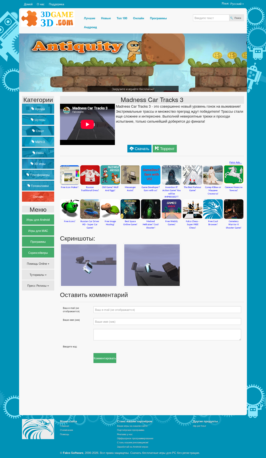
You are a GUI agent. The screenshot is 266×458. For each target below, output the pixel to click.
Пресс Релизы (37, 285)
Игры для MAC (38, 231)
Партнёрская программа (130, 430)
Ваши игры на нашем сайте (132, 425)
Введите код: (70, 346)
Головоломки (39, 186)
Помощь (64, 434)
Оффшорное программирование (135, 438)
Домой (28, 4)
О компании (66, 430)
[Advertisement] (37, 353)
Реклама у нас (125, 434)
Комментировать (105, 358)
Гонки (39, 153)
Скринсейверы (38, 253)
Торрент (167, 148)
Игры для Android (38, 219)
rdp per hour (199, 425)
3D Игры (39, 164)
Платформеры (39, 175)
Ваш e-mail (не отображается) (71, 309)
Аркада (39, 109)
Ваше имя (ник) (71, 319)
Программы (38, 241)
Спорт (39, 131)
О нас (41, 4)
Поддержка (56, 4)
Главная (64, 425)
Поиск (237, 17)
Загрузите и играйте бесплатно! (133, 89)
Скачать (142, 148)
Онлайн (38, 196)
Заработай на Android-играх (132, 446)
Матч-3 (39, 142)
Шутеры (39, 120)
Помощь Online (37, 263)
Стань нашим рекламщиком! (132, 442)
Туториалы (37, 275)
